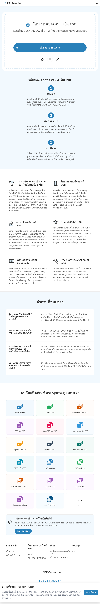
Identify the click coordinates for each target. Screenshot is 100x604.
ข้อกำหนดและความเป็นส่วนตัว (60, 552)
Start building (23, 531)
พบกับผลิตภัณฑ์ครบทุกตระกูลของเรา (50, 392)
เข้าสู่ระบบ (10, 551)
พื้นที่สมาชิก (11, 545)
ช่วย (73, 551)
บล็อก (30, 554)
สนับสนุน (76, 545)
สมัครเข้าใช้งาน (13, 555)
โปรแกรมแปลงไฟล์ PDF (37, 547)
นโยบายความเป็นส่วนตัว (60, 557)
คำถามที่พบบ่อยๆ (50, 302)
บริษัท (52, 545)
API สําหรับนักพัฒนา (37, 558)
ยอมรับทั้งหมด (91, 592)
